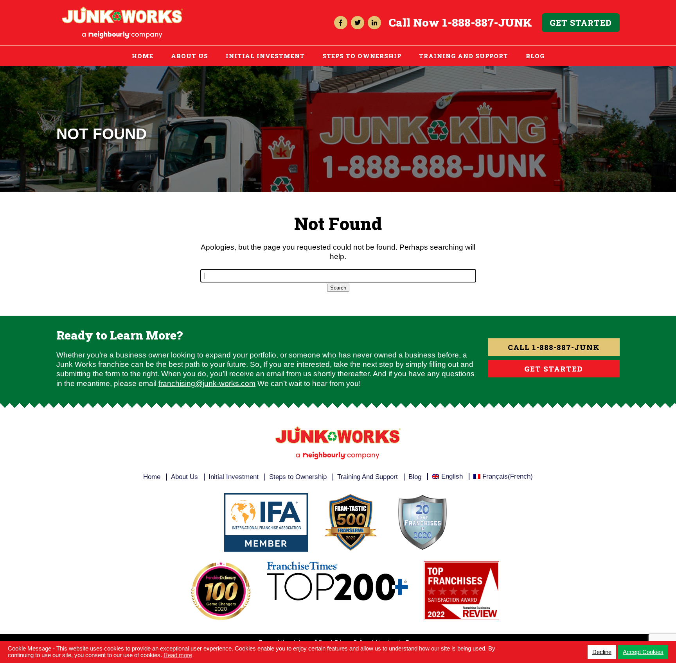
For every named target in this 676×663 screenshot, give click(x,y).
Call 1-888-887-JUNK (554, 347)
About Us (189, 56)
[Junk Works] (122, 10)
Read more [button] (178, 655)
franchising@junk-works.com (206, 383)
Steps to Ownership (361, 56)
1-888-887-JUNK (487, 22)
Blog (535, 56)
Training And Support (463, 56)
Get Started (581, 22)
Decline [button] (601, 652)
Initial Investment (265, 56)
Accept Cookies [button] (643, 652)
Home (142, 56)
